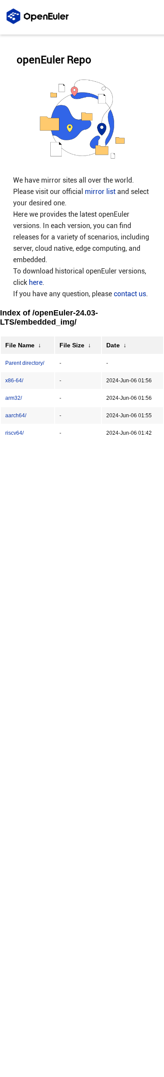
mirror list (100, 191)
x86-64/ (14, 380)
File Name (20, 345)
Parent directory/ (24, 363)
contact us (130, 294)
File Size (71, 345)
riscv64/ (14, 433)
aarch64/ (15, 415)
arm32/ (13, 398)
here (35, 282)
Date (113, 345)
